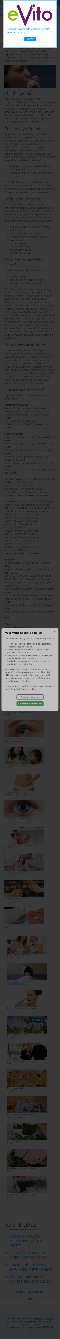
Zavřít (30, 38)
